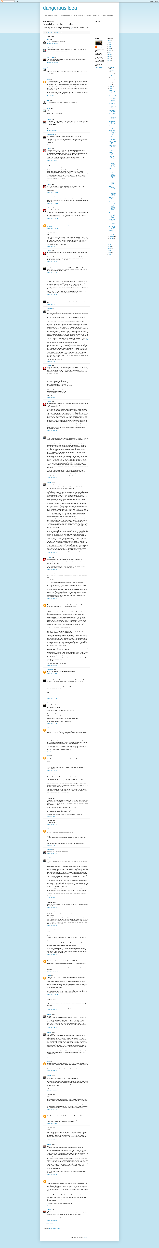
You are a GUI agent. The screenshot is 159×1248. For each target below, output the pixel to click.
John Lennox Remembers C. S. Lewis (112, 170)
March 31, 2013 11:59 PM (52, 130)
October (111, 73)
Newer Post (46, 1226)
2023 (109, 46)
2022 (109, 48)
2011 (109, 243)
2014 (109, 64)
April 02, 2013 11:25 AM (52, 665)
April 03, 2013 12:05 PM (52, 971)
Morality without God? (111, 153)
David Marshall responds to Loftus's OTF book (112, 164)
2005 (109, 254)
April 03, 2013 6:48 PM (52, 1070)
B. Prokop (49, 148)
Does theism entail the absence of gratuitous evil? (112, 133)
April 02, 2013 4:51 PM (52, 853)
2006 (109, 252)
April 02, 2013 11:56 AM (52, 723)
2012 (109, 241)
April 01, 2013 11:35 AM (52, 160)
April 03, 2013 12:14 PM (52, 994)
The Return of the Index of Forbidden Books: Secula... (112, 177)
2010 (109, 244)
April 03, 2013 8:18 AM (52, 925)
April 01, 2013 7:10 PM (52, 477)
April (111, 86)
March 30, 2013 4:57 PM (52, 75)
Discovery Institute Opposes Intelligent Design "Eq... (112, 208)
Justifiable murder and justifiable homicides (112, 193)
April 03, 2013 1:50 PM (52, 1009)
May (111, 84)
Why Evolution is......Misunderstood (112, 227)
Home (67, 1226)
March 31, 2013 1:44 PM (52, 115)
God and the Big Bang (112, 202)
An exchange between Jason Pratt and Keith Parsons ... (112, 106)
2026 (109, 40)
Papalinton (49, 119)
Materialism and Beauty (112, 111)
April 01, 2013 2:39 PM (52, 294)
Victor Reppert (50, 57)
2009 (109, 246)
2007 (109, 250)
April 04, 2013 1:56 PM (52, 1140)
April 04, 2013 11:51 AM (52, 1123)
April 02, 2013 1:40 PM (52, 794)
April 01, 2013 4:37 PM (52, 304)
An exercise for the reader (112, 127)
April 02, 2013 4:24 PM (52, 845)
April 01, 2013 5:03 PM (52, 397)
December (112, 67)
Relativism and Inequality (112, 199)
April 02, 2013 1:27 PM (52, 770)
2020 (109, 52)
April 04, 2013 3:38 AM (52, 1090)
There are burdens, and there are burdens (112, 215)
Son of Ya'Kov (50, 603)
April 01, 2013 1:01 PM (52, 246)
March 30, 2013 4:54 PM (52, 53)
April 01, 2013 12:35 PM (52, 218)
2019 (109, 54)
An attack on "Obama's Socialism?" (112, 138)
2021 (109, 50)
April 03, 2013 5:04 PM (52, 1057)
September (112, 75)
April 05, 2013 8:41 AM (52, 1205)
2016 (109, 60)
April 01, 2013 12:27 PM (52, 203)
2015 (109, 62)
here (72, 29)
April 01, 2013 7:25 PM (52, 552)
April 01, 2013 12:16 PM (52, 192)
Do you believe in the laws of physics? (112, 92)
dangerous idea (60, 8)
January (111, 238)
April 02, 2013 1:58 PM (52, 816)
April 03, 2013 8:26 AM (52, 954)
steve (48, 39)
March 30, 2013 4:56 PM (52, 62)
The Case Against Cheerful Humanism (112, 182)
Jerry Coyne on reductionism (112, 158)
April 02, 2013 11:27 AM (52, 673)
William (48, 79)
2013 (109, 66)
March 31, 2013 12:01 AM (52, 95)
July (111, 80)
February (112, 236)
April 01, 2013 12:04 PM (52, 180)
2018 (109, 56)
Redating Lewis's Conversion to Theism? (112, 188)
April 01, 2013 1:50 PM (52, 272)
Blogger (85, 1237)
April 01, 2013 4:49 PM (52, 361)
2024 (109, 44)
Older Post (87, 1226)
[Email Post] (61, 32)
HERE (84, 127)
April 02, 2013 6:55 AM (52, 598)
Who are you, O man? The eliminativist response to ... (112, 116)
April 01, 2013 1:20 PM (52, 261)
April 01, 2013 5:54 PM (52, 430)
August (111, 79)
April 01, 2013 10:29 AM (52, 144)
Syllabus (49, 47)
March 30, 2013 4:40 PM (52, 43)
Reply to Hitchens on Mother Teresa (112, 232)
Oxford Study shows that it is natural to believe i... (112, 222)
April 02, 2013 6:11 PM (52, 897)
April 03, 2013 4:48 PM (52, 1027)
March (111, 88)
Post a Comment (49, 1223)
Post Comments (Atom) (54, 1228)
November (112, 70)
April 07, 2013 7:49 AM (52, 1220)
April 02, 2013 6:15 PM (52, 907)
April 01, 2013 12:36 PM (52, 228)
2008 (109, 248)
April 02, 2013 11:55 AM (52, 698)
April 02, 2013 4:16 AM (52, 569)
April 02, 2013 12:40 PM (52, 751)
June (111, 82)
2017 (109, 58)
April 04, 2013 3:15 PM (52, 1174)
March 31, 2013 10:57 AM (52, 104)
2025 (109, 42)
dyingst (48, 67)
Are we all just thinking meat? (112, 142)
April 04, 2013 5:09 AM (52, 1109)
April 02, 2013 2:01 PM (52, 824)
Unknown (49, 975)
